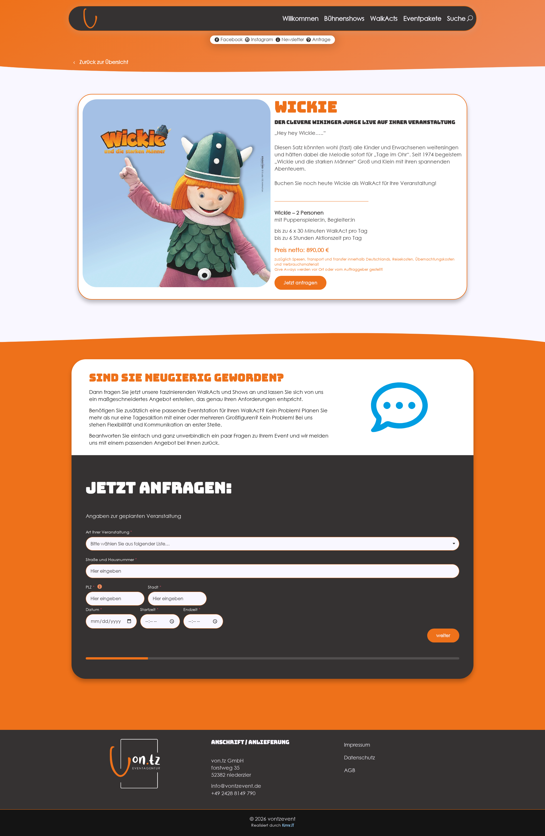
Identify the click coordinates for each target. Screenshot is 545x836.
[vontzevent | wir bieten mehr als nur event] (90, 18)
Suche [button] (456, 18)
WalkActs (384, 18)
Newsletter (293, 39)
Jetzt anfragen (300, 282)
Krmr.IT (288, 825)
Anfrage (321, 39)
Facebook (232, 39)
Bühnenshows (344, 18)
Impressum (357, 745)
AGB (349, 770)
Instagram (262, 39)
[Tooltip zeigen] (100, 586)
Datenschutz (359, 757)
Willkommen (300, 18)
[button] (100, 62)
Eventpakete (422, 18)
